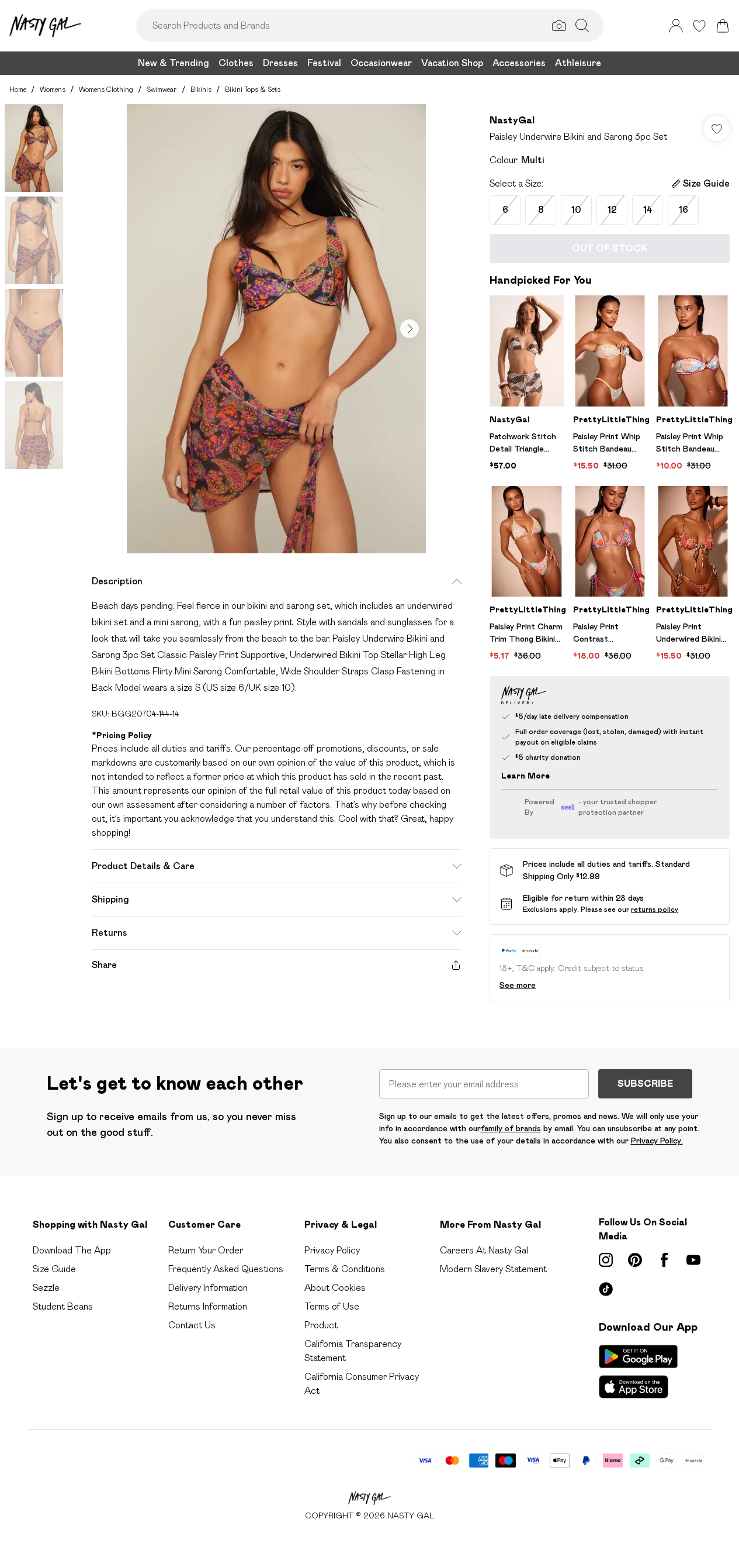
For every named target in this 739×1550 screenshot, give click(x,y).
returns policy (654, 909)
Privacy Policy (332, 1250)
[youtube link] (693, 1260)
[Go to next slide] (409, 328)
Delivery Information (208, 1288)
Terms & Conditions (344, 1269)
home (17, 89)
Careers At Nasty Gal (484, 1250)
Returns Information (207, 1306)
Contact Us (192, 1325)
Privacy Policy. (657, 1140)
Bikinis (200, 89)
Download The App (72, 1250)
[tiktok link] (606, 1289)
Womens (52, 89)
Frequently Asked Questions (225, 1269)
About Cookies (335, 1288)
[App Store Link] (638, 1372)
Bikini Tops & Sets (252, 89)
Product (321, 1325)
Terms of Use (331, 1306)
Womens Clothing (106, 89)
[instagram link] (606, 1260)
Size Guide (54, 1269)
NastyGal (512, 120)
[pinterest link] (635, 1260)
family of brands (511, 1128)
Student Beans (63, 1306)
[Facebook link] (664, 1260)
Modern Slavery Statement (493, 1269)
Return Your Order (205, 1250)
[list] (276, 328)
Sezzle (46, 1288)
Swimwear (162, 89)
